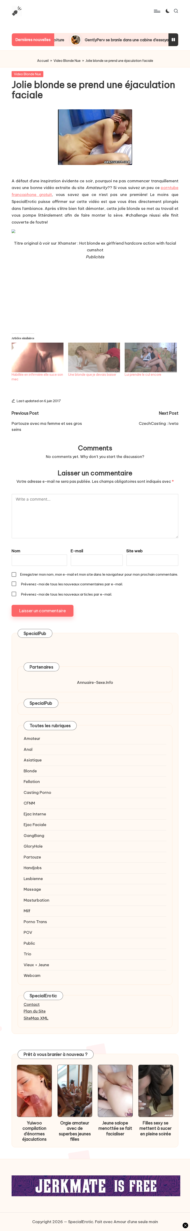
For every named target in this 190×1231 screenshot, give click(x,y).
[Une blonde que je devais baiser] (94, 357)
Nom (16, 550)
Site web (134, 550)
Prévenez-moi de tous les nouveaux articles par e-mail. (66, 594)
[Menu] (157, 11)
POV (28, 932)
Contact (32, 1004)
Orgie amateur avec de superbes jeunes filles (75, 1131)
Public (29, 943)
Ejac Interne (35, 814)
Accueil (43, 61)
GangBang (34, 835)
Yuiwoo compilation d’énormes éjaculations (34, 1131)
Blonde (30, 770)
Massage (32, 889)
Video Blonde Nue (67, 61)
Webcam (32, 975)
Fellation (32, 781)
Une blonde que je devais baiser (92, 374)
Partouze (32, 857)
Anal (28, 749)
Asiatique (33, 760)
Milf (27, 910)
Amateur (32, 738)
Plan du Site (35, 1011)
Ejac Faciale (35, 824)
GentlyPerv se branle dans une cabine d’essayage (99, 40)
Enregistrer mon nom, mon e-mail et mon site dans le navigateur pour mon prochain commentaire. (99, 574)
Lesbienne (33, 878)
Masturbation (36, 900)
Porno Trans (35, 921)
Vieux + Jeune (36, 964)
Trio (27, 953)
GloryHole (33, 846)
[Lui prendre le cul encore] (151, 357)
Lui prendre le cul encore (143, 374)
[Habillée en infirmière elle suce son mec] (37, 357)
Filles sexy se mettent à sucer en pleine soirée (155, 1128)
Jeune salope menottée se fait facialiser (115, 1128)
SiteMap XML (36, 1018)
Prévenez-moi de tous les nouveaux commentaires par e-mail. (72, 584)
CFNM (29, 803)
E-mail (77, 550)
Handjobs (33, 867)
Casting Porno (37, 792)
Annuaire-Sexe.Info (95, 682)
